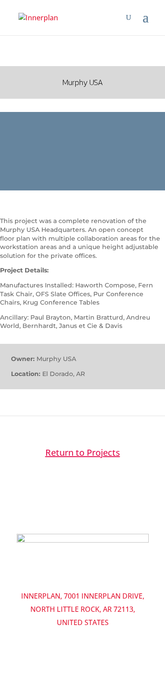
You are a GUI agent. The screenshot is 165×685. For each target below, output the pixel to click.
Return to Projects (82, 452)
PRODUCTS (43, 574)
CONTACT (71, 581)
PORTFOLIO (118, 574)
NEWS (100, 581)
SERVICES (81, 574)
